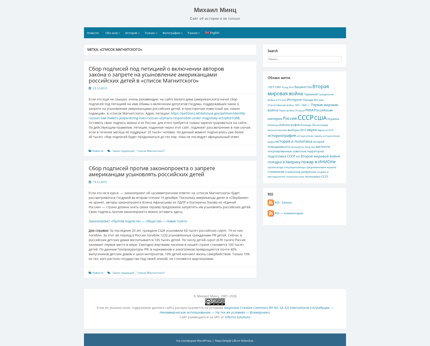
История (131, 33)
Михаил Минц (215, 9)
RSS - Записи (283, 202)
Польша (300, 110)
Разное (193, 33)
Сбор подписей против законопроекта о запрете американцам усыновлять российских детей (152, 171)
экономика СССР (316, 176)
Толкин (150, 33)
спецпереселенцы (294, 167)
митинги (323, 146)
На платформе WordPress (194, 341)
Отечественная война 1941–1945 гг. (289, 105)
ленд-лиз (310, 147)
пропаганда (275, 167)
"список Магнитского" (150, 151)
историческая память (309, 136)
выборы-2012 (297, 130)
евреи (312, 129)
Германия (311, 94)
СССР (306, 117)
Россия (290, 118)
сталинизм (276, 172)
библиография (289, 125)
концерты (297, 147)
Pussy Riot (288, 87)
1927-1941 (274, 87)
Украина (333, 119)
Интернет (295, 99)
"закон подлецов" (123, 151)
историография (282, 135)
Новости (93, 33)
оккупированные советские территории (296, 151)
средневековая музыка (321, 167)
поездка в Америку (284, 161)
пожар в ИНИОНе (318, 161)
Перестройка (286, 110)
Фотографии (171, 33)
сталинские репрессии (300, 172)
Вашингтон (303, 87)
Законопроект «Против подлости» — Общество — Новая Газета (138, 221)
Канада (308, 100)
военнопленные (277, 130)
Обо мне (111, 33)
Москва (319, 100)
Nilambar (247, 341)
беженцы (273, 125)
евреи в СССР (326, 130)
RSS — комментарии (288, 213)
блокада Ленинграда (314, 125)
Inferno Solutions (238, 317)
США (320, 117)
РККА (309, 110)
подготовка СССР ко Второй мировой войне (304, 156)
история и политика (293, 141)
